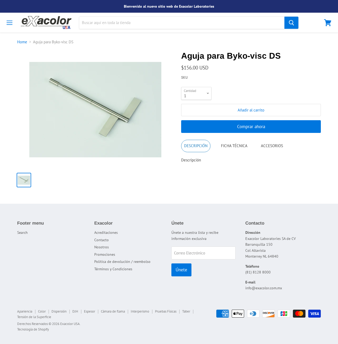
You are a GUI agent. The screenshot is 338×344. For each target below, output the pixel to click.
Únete (181, 270)
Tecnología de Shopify (33, 329)
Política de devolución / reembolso (122, 261)
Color (42, 311)
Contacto (101, 240)
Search (22, 232)
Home (22, 42)
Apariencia (24, 311)
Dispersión (59, 311)
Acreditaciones (106, 232)
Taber (186, 311)
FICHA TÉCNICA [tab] (234, 145)
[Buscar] (291, 23)
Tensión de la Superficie (34, 317)
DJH (75, 311)
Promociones (104, 254)
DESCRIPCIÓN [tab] (196, 145)
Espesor (89, 311)
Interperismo (140, 311)
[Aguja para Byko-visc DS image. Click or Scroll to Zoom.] (95, 109)
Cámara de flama (113, 311)
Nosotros (101, 247)
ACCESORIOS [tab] (272, 145)
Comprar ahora (251, 126)
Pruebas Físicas (165, 311)
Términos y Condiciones (113, 269)
